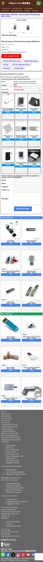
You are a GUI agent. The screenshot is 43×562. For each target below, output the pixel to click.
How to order (6, 418)
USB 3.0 (9, 448)
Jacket (8, 524)
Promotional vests (13, 526)
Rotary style (11, 452)
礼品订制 (34, 10)
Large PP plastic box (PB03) (34, 163)
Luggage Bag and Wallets (17, 502)
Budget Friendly (12, 463)
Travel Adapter (28, 8)
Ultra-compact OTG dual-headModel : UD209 (31, 338)
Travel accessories (9, 496)
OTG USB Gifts (12, 450)
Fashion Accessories (10, 532)
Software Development (10, 440)
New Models (11, 470)
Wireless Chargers (14, 492)
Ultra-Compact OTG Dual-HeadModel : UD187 (10, 273)
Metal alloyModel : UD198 (11, 303)
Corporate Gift (6, 8)
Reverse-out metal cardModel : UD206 (11, 399)
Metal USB (10, 458)
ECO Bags (5, 530)
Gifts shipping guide (9, 435)
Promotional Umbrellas (11, 512)
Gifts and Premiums (16, 10)
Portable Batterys (13, 484)
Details (10, 243)
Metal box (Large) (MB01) (21, 109)
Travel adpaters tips (9, 427)
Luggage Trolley (13, 504)
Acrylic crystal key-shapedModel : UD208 (31, 369)
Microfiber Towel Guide (11, 438)
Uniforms (5, 518)
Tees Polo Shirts (13, 522)
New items (5, 414)
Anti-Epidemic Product (10, 536)
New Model (11, 445)
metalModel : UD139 (31, 303)
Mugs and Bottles (8, 509)
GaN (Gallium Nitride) (15, 472)
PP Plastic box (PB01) (8, 136)
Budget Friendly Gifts (10, 514)
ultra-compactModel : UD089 (11, 338)
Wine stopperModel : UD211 (11, 369)
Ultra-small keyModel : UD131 (31, 273)
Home (3, 412)
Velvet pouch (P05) (8, 162)
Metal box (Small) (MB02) (21, 163)
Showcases (5, 10)
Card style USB (12, 454)
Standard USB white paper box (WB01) (8, 109)
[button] (11, 56)
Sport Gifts (5, 516)
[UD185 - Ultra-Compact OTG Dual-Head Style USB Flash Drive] (15, 33)
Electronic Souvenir (9, 480)
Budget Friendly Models (16, 474)
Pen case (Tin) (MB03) (34, 136)
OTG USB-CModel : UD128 (11, 242)
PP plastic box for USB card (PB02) (21, 136)
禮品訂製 (27, 10)
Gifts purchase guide (10, 433)
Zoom (8, 112)
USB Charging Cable (15, 488)
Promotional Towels (9, 507)
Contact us (5, 422)
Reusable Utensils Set (10, 478)
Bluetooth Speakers (14, 490)
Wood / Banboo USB (15, 456)
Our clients (5, 420)
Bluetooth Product (13, 486)
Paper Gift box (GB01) (34, 109)
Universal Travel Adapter (11, 466)
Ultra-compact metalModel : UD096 (31, 399)
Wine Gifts (5, 534)
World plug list (7, 429)
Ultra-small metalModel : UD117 (31, 242)
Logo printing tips (8, 431)
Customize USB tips (9, 425)
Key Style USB (12, 461)
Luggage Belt (11, 499)
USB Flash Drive (17, 8)
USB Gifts (5, 442)
